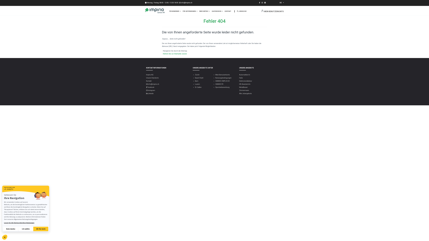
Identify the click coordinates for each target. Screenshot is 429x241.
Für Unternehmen (189, 11)
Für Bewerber (174, 11)
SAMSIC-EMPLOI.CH (222, 81)
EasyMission (217, 11)
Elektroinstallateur (245, 81)
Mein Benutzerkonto (274, 11)
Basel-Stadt (199, 78)
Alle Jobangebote (245, 93)
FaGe (241, 78)
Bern (196, 81)
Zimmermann (244, 90)
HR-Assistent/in (244, 84)
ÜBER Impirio (204, 11)
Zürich (197, 75)
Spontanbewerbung (222, 87)
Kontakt (228, 11)
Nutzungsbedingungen (223, 78)
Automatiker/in (244, 75)
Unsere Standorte (152, 78)
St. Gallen (198, 87)
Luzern (197, 84)
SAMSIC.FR (219, 84)
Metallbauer (243, 87)
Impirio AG (149, 75)
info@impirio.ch (186, 3)
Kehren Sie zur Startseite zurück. (175, 54)
